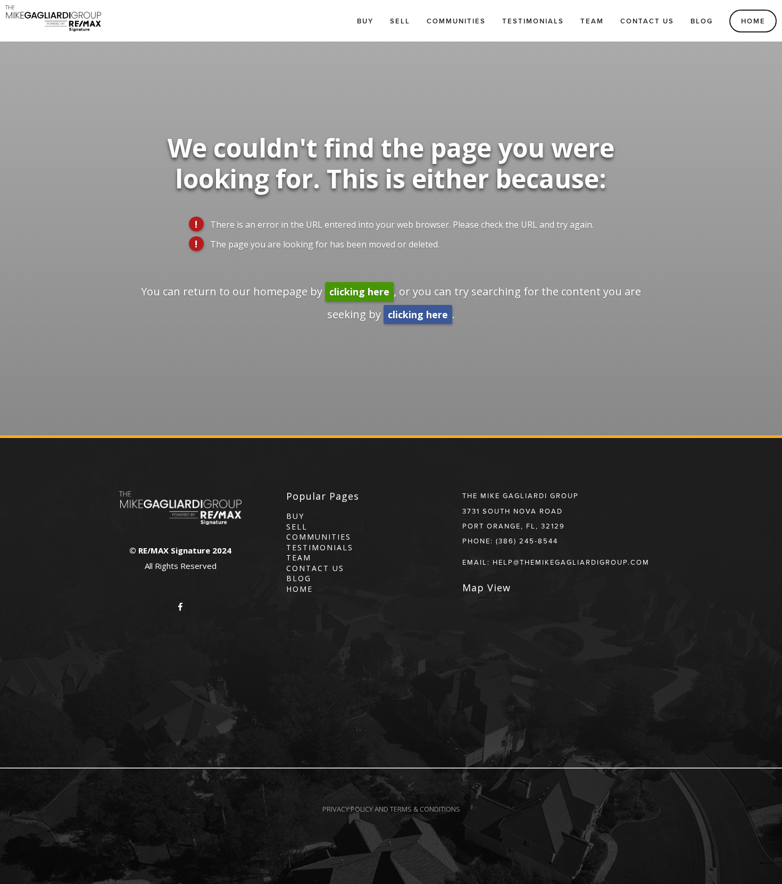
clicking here (359, 291)
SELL (296, 527)
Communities (456, 21)
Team (592, 21)
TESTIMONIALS (319, 547)
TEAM (298, 557)
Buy (365, 21)
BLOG (298, 578)
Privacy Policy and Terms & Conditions (391, 809)
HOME (299, 589)
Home (753, 21)
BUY (295, 516)
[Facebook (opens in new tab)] (180, 606)
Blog (702, 21)
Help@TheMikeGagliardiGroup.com (571, 562)
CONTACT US (315, 568)
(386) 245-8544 (527, 541)
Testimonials (533, 21)
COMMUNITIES (318, 537)
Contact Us (647, 21)
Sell (400, 21)
